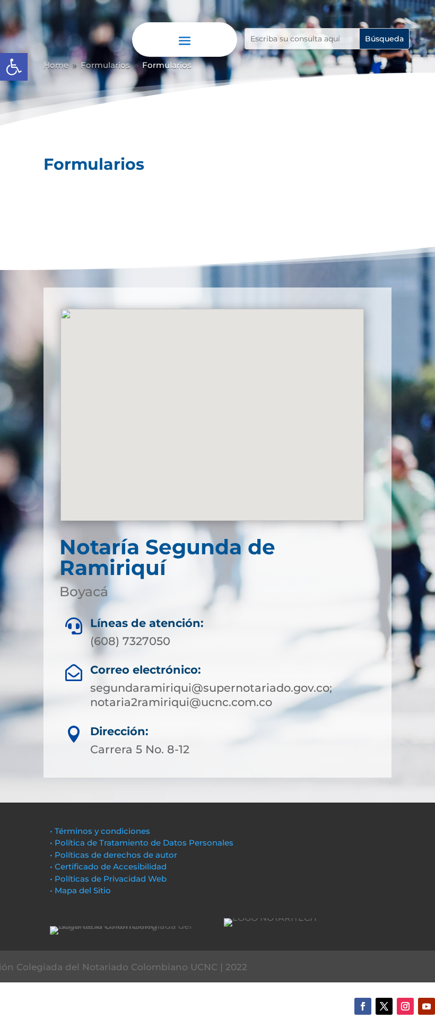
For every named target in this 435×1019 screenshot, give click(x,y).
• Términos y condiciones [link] (100, 831)
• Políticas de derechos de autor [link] (113, 855)
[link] (14, 67)
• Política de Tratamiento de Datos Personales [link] (141, 843)
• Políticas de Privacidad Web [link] (108, 879)
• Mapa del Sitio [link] (81, 890)
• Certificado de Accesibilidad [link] (108, 866)
